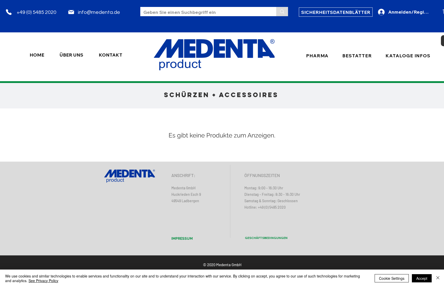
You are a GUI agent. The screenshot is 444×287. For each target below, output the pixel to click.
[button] (356, 55)
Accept (421, 278)
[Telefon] (8, 12)
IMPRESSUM (182, 238)
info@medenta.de (99, 12)
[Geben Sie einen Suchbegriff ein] (282, 11)
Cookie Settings (391, 278)
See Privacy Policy (43, 280)
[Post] (71, 12)
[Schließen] (438, 278)
